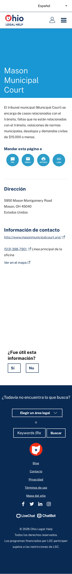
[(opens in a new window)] (25, 517)
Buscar (56, 433)
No (31, 368)
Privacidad (36, 479)
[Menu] (64, 20)
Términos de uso (36, 487)
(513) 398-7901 (15, 249)
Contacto (36, 471)
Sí (12, 368)
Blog (36, 463)
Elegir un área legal (35, 413)
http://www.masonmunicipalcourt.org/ (32, 237)
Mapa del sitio (36, 496)
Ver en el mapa (15, 262)
